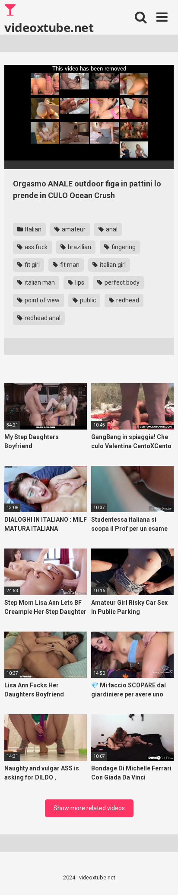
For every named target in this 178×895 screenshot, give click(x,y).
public (87, 300)
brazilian (79, 247)
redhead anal (41, 317)
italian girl (112, 264)
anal (111, 229)
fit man (69, 264)
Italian (32, 229)
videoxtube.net (48, 27)
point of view (41, 300)
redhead (127, 300)
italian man (39, 282)
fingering (123, 247)
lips (79, 282)
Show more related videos (89, 808)
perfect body (121, 282)
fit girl (31, 264)
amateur (73, 229)
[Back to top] (162, 877)
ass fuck (35, 247)
